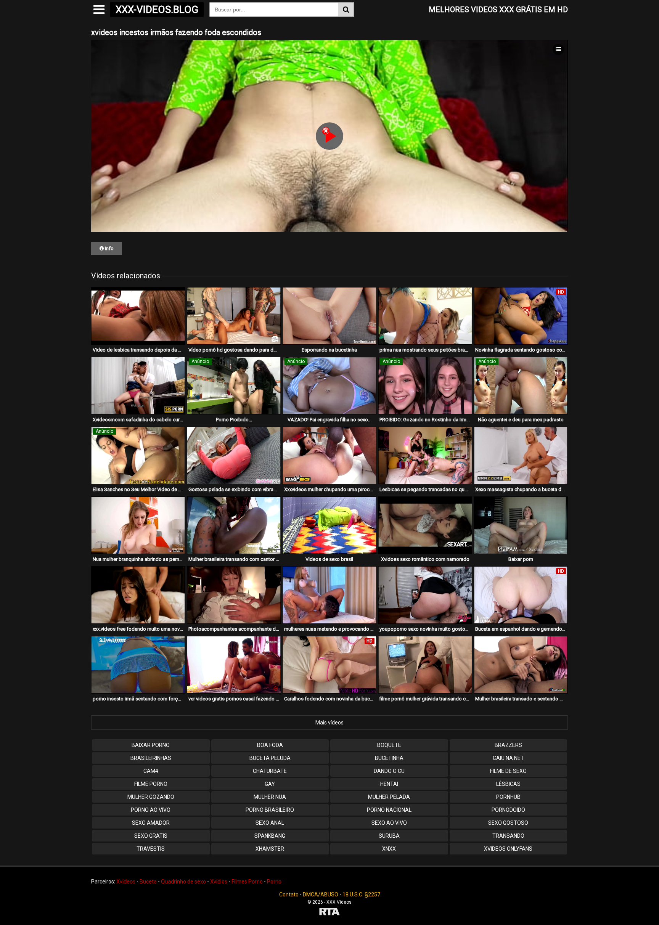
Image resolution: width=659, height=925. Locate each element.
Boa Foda (270, 745)
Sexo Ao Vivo (389, 823)
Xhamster (270, 849)
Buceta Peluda (270, 758)
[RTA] (329, 912)
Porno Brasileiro (270, 810)
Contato (289, 894)
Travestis (151, 849)
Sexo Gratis (150, 836)
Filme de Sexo (508, 771)
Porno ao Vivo (150, 810)
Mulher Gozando (150, 797)
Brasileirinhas (150, 758)
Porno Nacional (389, 810)
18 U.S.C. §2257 (361, 894)
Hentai (389, 784)
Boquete (389, 745)
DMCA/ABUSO (320, 894)
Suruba (389, 836)
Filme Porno (150, 784)
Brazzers (508, 745)
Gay (270, 784)
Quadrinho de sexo (183, 881)
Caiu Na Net (508, 758)
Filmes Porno (247, 881)
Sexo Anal (270, 823)
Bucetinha (389, 758)
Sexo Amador (151, 823)
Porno (274, 881)
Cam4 (150, 771)
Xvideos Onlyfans (508, 849)
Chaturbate (270, 771)
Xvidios (218, 881)
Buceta (148, 881)
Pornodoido (508, 810)
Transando (508, 836)
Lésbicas (508, 784)
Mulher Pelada (389, 797)
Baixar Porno (151, 745)
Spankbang (269, 836)
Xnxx (389, 849)
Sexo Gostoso (508, 823)
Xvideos (125, 881)
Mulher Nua (270, 797)
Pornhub (508, 797)
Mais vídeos (329, 722)
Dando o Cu (389, 771)
